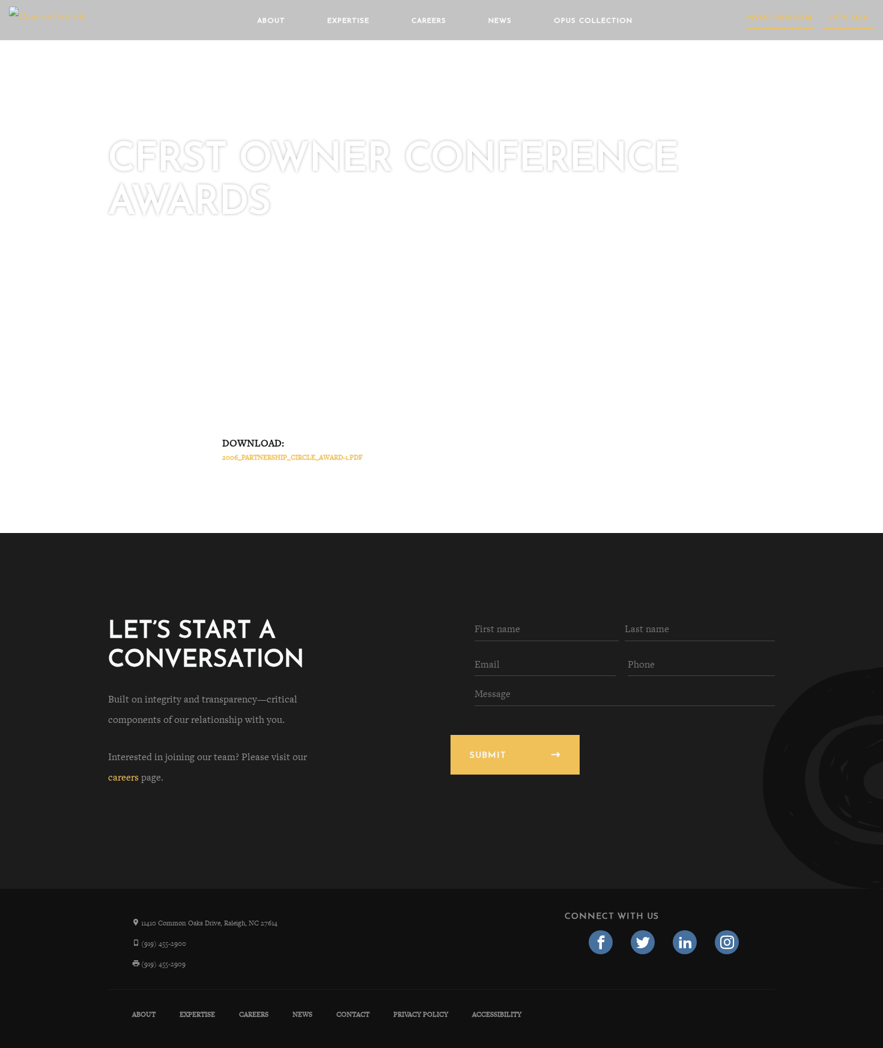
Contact (352, 1014)
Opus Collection (593, 21)
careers (123, 777)
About (271, 21)
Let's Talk (848, 18)
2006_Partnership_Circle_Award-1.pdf (292, 457)
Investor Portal (780, 18)
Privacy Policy (420, 1014)
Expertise (348, 21)
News (500, 21)
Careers (428, 21)
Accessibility (496, 1014)
